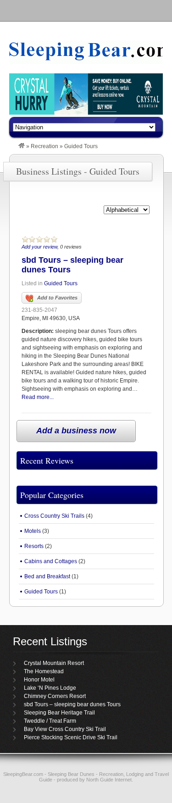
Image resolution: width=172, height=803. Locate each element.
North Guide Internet (109, 779)
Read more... (38, 397)
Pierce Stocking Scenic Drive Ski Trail (70, 737)
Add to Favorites (57, 297)
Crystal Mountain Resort (54, 663)
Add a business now (76, 430)
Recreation (44, 146)
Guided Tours (61, 283)
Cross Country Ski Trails (54, 516)
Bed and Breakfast (47, 576)
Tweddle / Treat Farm (50, 721)
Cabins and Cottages (50, 561)
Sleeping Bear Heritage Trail (59, 712)
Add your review (39, 246)
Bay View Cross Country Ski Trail (65, 729)
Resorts (34, 546)
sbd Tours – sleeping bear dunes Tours (72, 704)
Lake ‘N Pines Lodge (50, 688)
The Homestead (44, 671)
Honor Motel (39, 679)
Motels (32, 531)
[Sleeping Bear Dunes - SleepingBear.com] (21, 146)
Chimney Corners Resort (55, 696)
